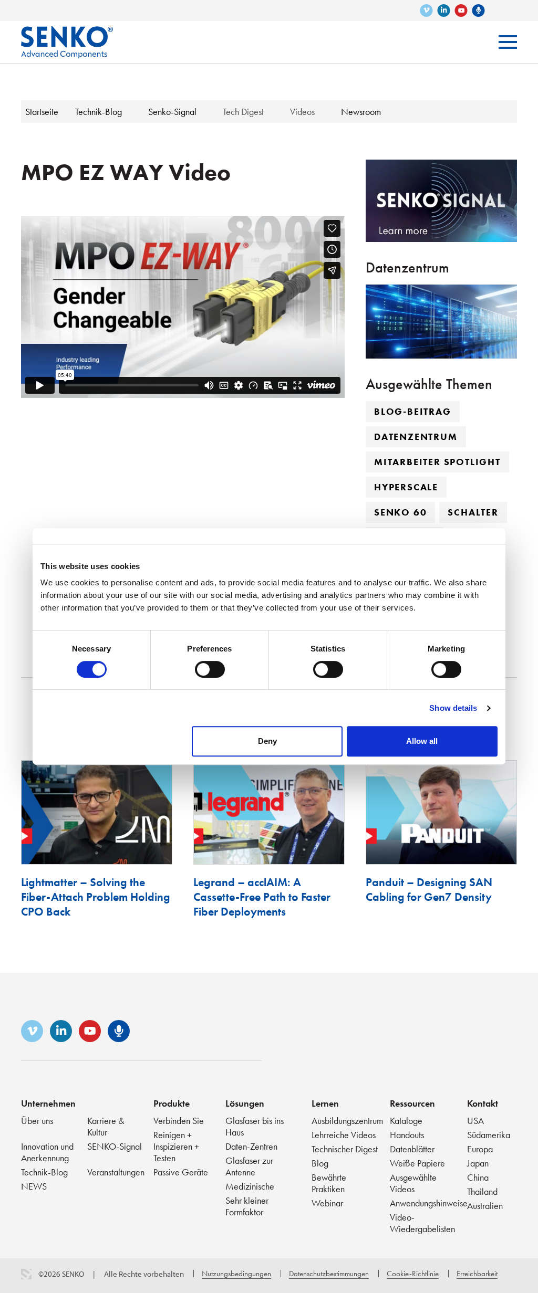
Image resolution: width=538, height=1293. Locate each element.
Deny (267, 741)
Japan (478, 1163)
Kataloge (406, 1121)
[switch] (210, 669)
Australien (485, 1206)
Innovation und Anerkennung (47, 1152)
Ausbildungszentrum (347, 1121)
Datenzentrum (416, 436)
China (478, 1177)
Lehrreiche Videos (344, 1135)
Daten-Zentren (251, 1146)
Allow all (422, 741)
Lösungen (244, 1103)
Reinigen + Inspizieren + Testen (176, 1146)
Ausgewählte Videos (413, 1183)
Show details (453, 707)
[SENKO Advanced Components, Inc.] (67, 34)
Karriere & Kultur (105, 1126)
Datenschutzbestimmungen (329, 1273)
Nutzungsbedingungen (236, 1273)
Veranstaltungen (115, 1172)
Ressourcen (412, 1103)
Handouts (407, 1135)
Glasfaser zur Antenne (249, 1166)
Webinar (327, 1203)
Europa (480, 1149)
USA (475, 1121)
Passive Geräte (180, 1172)
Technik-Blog (44, 1172)
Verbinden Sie (178, 1121)
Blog (320, 1163)
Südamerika (488, 1135)
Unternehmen (48, 1103)
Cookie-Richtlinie (413, 1273)
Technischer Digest (345, 1149)
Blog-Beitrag (412, 411)
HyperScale (406, 487)
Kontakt (482, 1103)
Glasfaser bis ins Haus (254, 1126)
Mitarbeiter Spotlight (437, 462)
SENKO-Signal (114, 1146)
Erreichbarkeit (477, 1273)
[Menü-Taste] (508, 42)
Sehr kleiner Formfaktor (246, 1206)
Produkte (171, 1103)
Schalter (473, 512)
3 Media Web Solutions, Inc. (26, 1274)
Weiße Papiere (417, 1163)
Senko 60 (400, 512)
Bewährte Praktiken (329, 1183)
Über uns (37, 1121)
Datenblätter (412, 1149)
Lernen (325, 1103)
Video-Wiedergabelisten (422, 1223)
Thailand (482, 1191)
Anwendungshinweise (429, 1203)
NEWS (34, 1186)
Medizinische (249, 1186)
